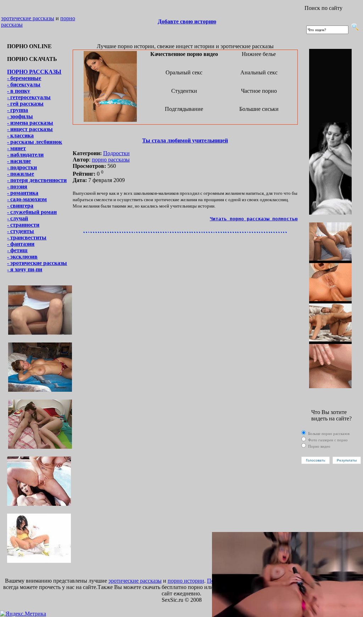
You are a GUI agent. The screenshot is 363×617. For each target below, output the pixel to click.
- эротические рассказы (37, 263)
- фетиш (17, 250)
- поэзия (17, 186)
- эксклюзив (22, 257)
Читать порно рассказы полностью (254, 218)
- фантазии (20, 244)
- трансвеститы (26, 237)
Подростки (116, 153)
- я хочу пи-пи (24, 269)
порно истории (186, 581)
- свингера (20, 206)
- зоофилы (20, 116)
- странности (23, 225)
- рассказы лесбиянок (34, 142)
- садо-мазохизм (27, 199)
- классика (20, 135)
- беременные (24, 78)
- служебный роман (32, 212)
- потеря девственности (37, 180)
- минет (16, 148)
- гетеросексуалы (29, 97)
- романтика (22, 193)
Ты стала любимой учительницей (185, 140)
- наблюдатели (25, 155)
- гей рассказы (25, 104)
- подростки (22, 167)
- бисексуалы (23, 84)
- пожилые (20, 174)
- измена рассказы (30, 123)
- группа (17, 110)
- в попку (18, 91)
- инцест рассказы (30, 129)
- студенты (20, 231)
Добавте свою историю (187, 21)
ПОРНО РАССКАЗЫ (34, 72)
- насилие (19, 161)
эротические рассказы (27, 18)
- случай (17, 218)
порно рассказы (111, 160)
